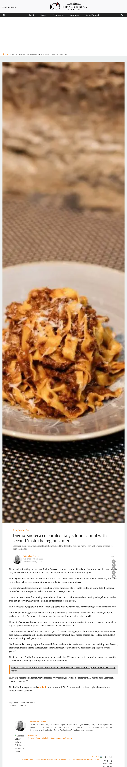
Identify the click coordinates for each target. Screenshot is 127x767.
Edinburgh (21, 705)
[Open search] (123, 14)
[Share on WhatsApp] (114, 572)
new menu (30, 702)
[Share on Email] (114, 576)
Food (15, 530)
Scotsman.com (9, 7)
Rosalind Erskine (32, 556)
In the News (24, 530)
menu (22, 702)
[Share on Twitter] (114, 565)
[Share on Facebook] (114, 561)
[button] (32, 15)
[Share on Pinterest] (114, 569)
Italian (16, 702)
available (42, 687)
